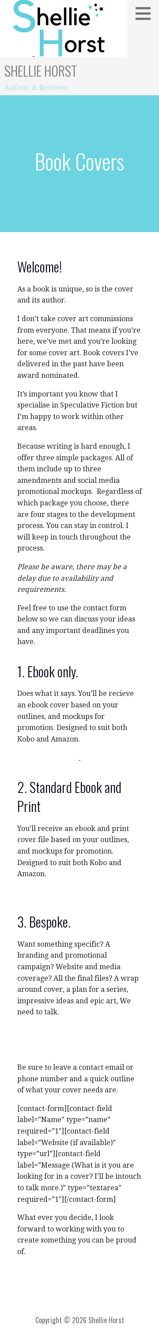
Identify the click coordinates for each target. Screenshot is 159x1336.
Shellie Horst (40, 71)
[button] (146, 13)
